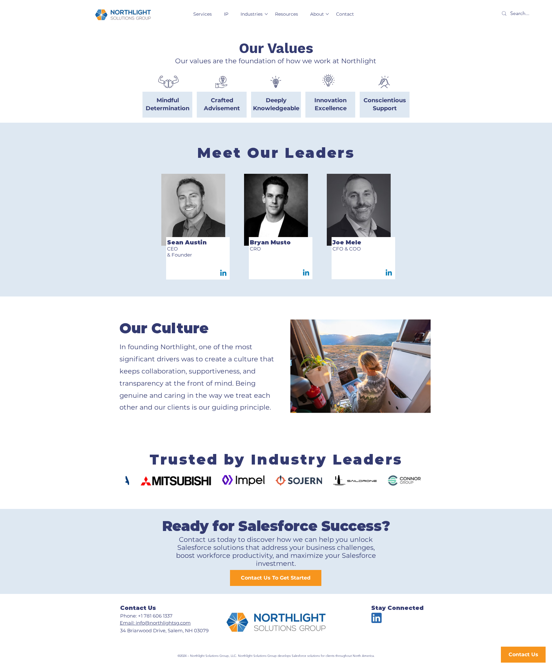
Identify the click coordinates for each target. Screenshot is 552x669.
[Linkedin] (223, 273)
